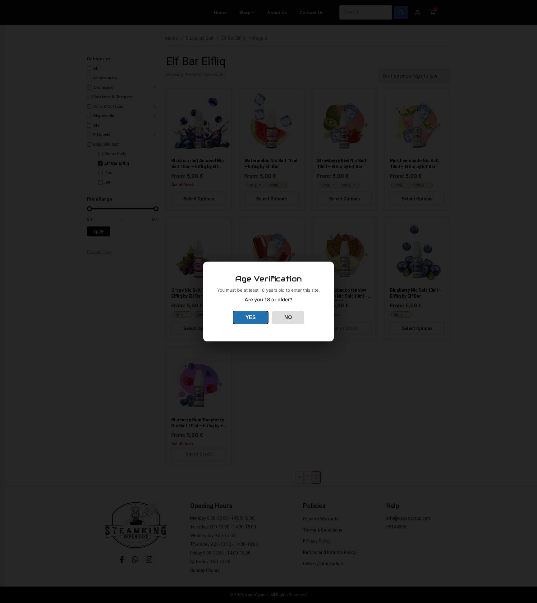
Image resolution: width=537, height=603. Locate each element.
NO (288, 317)
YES (251, 317)
